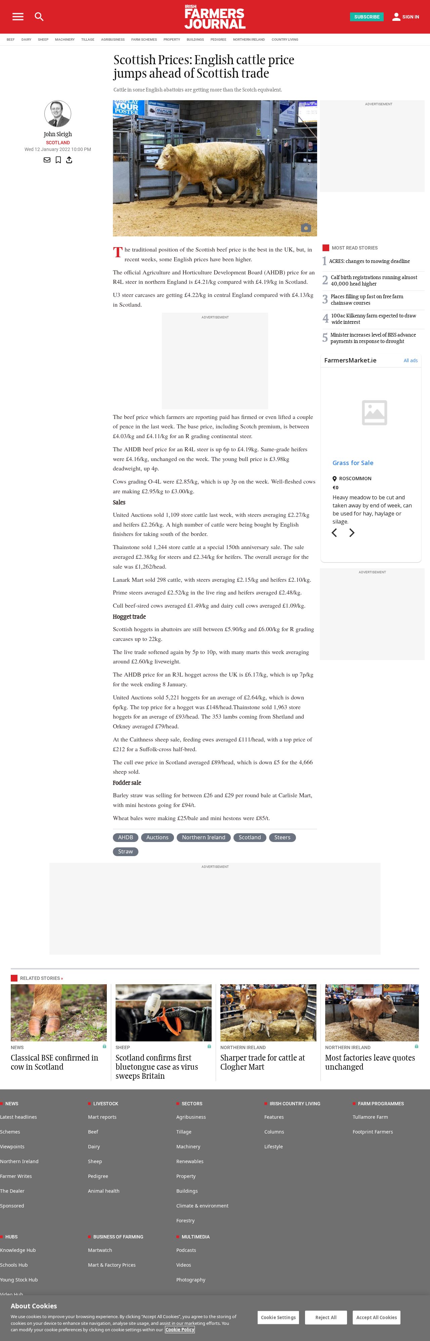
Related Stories (40, 978)
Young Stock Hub (19, 1279)
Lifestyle (273, 1146)
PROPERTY (172, 39)
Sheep (95, 1161)
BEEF (11, 39)
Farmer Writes (16, 1176)
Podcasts (186, 1250)
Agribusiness (191, 1117)
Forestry (185, 1220)
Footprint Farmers (373, 1131)
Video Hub (11, 1294)
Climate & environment (202, 1205)
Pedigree (98, 1176)
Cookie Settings (278, 1317)
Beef (93, 1131)
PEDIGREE (218, 39)
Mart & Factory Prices (112, 1265)
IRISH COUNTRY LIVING (295, 1103)
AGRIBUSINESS (113, 39)
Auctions (157, 837)
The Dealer (12, 1191)
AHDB (125, 837)
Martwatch (100, 1250)
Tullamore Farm (370, 1117)
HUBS (11, 1236)
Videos (183, 1265)
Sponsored (12, 1205)
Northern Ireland (203, 837)
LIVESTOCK (105, 1103)
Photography (190, 1279)
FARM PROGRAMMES (381, 1103)
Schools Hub (14, 1265)
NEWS (17, 1047)
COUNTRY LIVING (285, 39)
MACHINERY (65, 39)
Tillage (183, 1131)
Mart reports (102, 1117)
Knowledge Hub (18, 1250)
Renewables (190, 1161)
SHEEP (43, 39)
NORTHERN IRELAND (249, 39)
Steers (282, 837)
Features (274, 1117)
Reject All (326, 1317)
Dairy (94, 1146)
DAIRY (26, 39)
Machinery (188, 1146)
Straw (125, 851)
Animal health (104, 1191)
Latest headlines (18, 1117)
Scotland (58, 142)
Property (186, 1176)
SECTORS (192, 1103)
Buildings (187, 1191)
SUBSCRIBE (367, 17)
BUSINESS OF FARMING (118, 1236)
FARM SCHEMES (144, 39)
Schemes (10, 1131)
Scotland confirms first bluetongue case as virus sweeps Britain (157, 1067)
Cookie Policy (180, 1330)
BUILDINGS (195, 39)
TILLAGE (87, 39)
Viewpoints (12, 1146)
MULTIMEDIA (196, 1236)
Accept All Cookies (376, 1317)
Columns (274, 1131)
